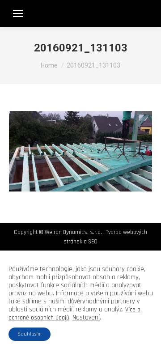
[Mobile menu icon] (18, 13)
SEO (92, 241)
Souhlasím (29, 334)
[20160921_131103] (80, 151)
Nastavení (86, 318)
